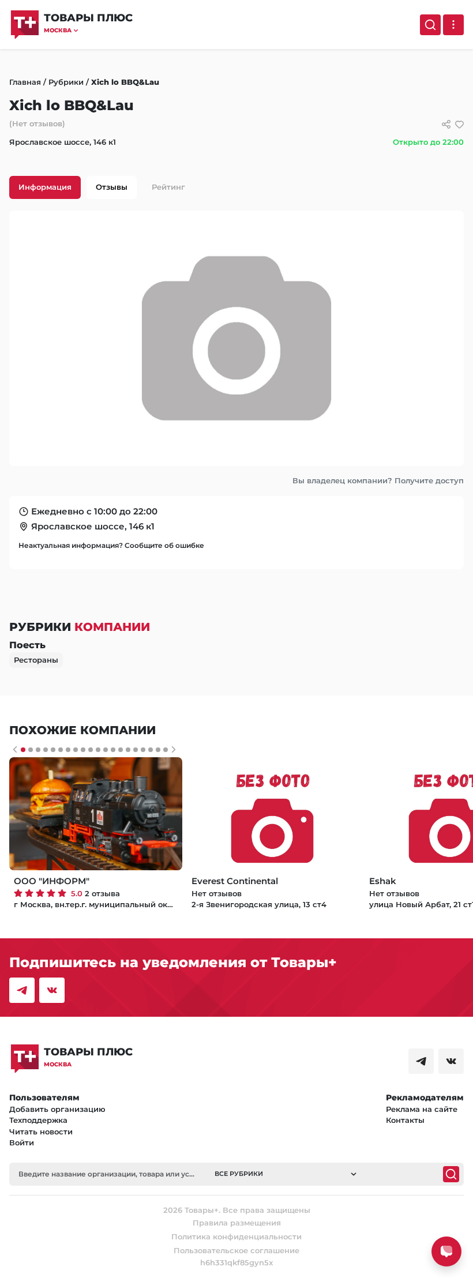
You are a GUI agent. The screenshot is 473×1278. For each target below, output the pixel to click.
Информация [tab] (45, 186)
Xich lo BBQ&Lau (125, 82)
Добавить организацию (57, 1109)
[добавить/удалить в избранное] (459, 124)
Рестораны (36, 659)
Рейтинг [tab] (168, 186)
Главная (25, 82)
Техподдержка (38, 1120)
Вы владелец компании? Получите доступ (378, 480)
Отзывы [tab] (111, 186)
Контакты (405, 1120)
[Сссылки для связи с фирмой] (446, 124)
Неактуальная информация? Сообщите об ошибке (111, 545)
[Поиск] (430, 24)
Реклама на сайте (421, 1109)
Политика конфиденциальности (236, 1236)
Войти (21, 1142)
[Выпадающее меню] (453, 24)
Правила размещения (237, 1222)
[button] (88, 30)
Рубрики (66, 82)
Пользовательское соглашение (236, 1250)
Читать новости (41, 1131)
